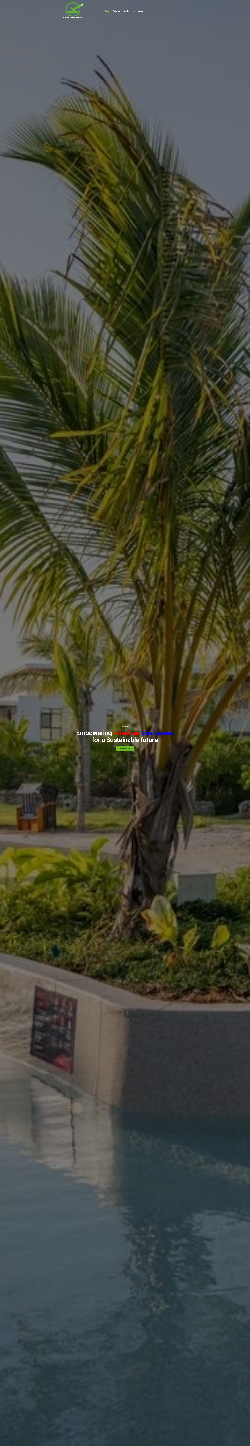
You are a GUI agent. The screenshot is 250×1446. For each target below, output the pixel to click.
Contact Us (138, 11)
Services (127, 11)
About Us (116, 11)
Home (107, 11)
